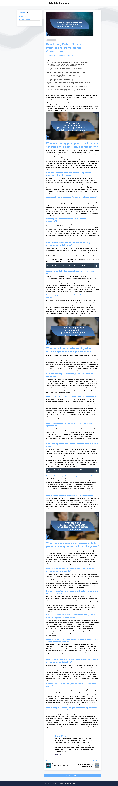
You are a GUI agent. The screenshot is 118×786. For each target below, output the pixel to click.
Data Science (22, 16)
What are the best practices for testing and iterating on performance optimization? (67, 89)
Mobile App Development (26, 22)
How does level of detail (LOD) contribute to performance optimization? (65, 76)
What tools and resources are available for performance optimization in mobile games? (68, 82)
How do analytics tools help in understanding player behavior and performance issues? (68, 85)
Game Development (51, 40)
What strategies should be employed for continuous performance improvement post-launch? (69, 92)
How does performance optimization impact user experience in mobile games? (66, 64)
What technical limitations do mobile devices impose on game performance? (65, 69)
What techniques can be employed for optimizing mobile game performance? (66, 72)
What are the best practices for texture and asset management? (63, 75)
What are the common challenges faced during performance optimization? (65, 68)
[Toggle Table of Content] (96, 61)
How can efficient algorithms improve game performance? (62, 79)
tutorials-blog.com (59, 3)
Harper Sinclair (61, 736)
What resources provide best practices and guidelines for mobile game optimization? (67, 86)
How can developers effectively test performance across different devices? (65, 90)
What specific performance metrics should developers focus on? (63, 65)
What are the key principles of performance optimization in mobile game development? (68, 62)
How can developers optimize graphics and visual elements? (62, 74)
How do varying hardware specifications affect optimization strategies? (65, 70)
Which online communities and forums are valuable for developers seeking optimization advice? (69, 87)
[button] (59, 754)
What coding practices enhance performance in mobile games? (62, 78)
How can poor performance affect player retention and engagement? (64, 66)
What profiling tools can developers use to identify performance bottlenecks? (66, 83)
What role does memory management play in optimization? (62, 80)
